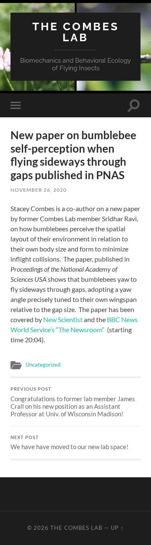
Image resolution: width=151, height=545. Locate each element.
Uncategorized (43, 364)
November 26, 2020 (38, 190)
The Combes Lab (75, 32)
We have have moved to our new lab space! (69, 443)
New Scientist (63, 319)
